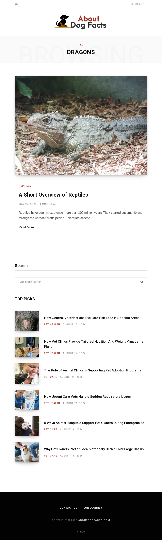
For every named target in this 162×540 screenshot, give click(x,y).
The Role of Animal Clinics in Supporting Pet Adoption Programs (92, 370)
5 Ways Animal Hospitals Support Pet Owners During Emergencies (94, 423)
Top (82, 531)
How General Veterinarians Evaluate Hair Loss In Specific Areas (91, 318)
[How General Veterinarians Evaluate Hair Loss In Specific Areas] (29, 321)
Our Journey (93, 507)
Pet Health (52, 324)
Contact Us (68, 507)
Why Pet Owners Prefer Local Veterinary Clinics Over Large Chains (94, 449)
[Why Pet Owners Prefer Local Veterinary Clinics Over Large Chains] (29, 452)
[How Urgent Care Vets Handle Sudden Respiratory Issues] (29, 400)
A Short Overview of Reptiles (53, 195)
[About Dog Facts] (81, 22)
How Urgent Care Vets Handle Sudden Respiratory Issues (87, 396)
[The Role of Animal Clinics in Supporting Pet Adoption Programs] (29, 373)
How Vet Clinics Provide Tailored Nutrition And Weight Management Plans (95, 344)
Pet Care (50, 377)
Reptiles (25, 186)
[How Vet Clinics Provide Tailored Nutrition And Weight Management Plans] (29, 347)
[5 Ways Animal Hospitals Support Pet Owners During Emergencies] (29, 426)
